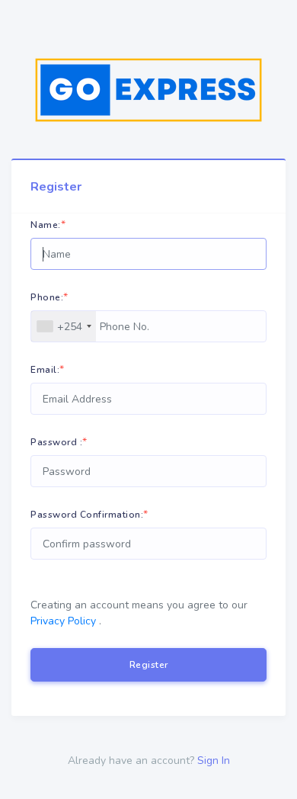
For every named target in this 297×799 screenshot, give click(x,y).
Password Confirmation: (86, 515)
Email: (44, 370)
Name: (45, 225)
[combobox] (63, 326)
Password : (56, 442)
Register (148, 665)
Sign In (213, 760)
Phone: (46, 297)
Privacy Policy (63, 621)
